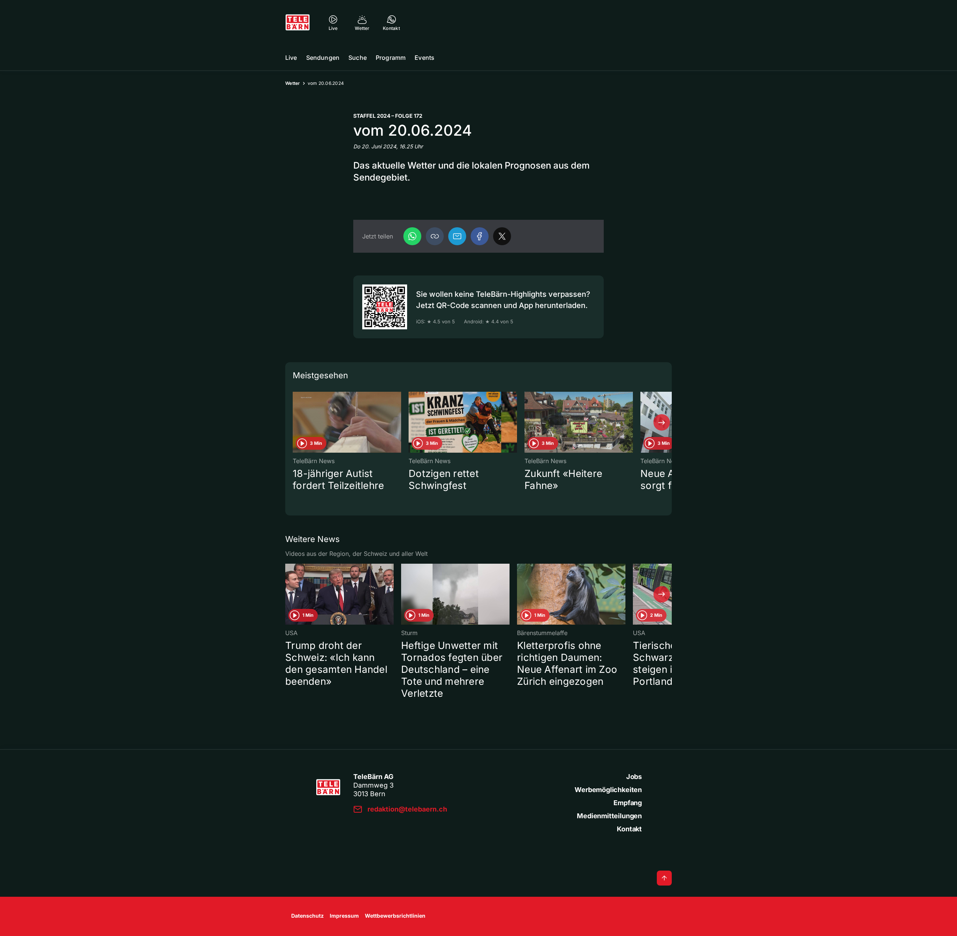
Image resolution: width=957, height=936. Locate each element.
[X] (502, 236)
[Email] (457, 236)
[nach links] (295, 422)
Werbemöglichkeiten (608, 790)
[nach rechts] (661, 422)
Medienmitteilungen (609, 816)
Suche (357, 57)
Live (291, 57)
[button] (435, 236)
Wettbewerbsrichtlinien (395, 915)
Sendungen (322, 57)
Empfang (627, 803)
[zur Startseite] (298, 22)
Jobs (634, 776)
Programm (391, 57)
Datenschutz (307, 915)
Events (424, 57)
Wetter (292, 83)
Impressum (344, 915)
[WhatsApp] (412, 236)
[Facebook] (480, 236)
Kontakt (629, 829)
